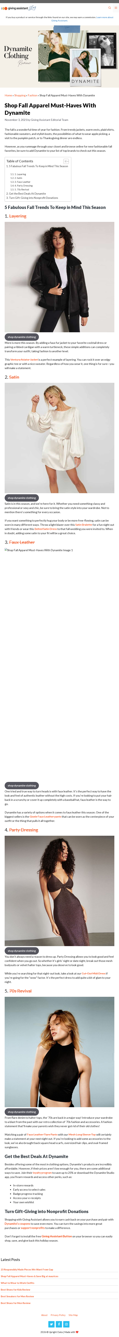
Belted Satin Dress (45, 529)
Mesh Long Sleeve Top (82, 1134)
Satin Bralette (83, 524)
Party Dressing (23, 829)
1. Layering (20, 174)
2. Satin (18, 177)
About (44, 1315)
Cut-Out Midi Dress (94, 973)
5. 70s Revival (22, 189)
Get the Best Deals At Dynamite (27, 193)
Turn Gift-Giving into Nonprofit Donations (33, 197)
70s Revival (20, 991)
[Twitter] (51, 1324)
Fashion (32, 95)
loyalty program (42, 1172)
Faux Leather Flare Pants (42, 1134)
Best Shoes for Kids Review (15, 1289)
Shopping (20, 95)
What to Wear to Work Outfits (17, 1282)
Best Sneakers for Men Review (17, 1296)
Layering (17, 216)
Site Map (73, 1315)
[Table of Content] (66, 161)
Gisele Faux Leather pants (45, 816)
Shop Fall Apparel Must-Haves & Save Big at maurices (29, 1276)
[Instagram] (66, 1324)
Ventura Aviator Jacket (24, 359)
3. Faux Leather (23, 181)
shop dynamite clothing (22, 337)
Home (8, 95)
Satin (14, 377)
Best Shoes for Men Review (16, 1303)
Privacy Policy (58, 1315)
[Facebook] (59, 1324)
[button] (110, 7)
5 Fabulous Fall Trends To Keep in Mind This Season (38, 166)
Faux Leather (22, 542)
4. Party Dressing (24, 185)
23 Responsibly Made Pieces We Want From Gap (27, 1269)
